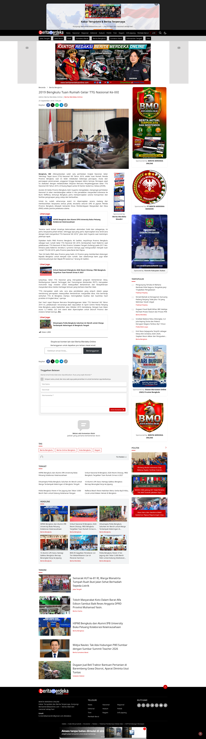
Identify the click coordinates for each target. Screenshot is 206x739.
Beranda (42, 87)
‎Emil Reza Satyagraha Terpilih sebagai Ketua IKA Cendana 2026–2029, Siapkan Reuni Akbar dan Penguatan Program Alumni (151, 335)
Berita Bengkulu (55, 87)
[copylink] (66, 105)
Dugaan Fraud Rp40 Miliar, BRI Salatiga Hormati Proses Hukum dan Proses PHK (151, 310)
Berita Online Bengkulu (66, 450)
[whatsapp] (57, 105)
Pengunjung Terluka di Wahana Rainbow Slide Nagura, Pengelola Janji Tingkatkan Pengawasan (151, 287)
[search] (160, 32)
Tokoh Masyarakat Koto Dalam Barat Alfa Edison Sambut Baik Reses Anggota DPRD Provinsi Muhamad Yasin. (97, 603)
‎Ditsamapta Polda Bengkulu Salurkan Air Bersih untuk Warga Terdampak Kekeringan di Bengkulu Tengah (78, 324)
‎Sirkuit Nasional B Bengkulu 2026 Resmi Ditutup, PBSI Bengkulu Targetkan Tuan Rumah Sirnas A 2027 (79, 271)
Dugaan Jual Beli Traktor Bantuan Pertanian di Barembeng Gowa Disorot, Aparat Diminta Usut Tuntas (101, 668)
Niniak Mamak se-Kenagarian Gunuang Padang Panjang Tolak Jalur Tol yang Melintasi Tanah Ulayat (151, 299)
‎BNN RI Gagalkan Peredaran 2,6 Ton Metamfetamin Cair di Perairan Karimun (82, 555)
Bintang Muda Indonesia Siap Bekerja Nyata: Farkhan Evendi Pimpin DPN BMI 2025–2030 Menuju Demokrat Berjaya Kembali (149, 468)
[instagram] (157, 705)
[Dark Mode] (165, 32)
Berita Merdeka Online (73, 97)
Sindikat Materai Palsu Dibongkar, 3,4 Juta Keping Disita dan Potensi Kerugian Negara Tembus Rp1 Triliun (151, 321)
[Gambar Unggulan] (84, 168)
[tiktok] (165, 705)
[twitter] (52, 105)
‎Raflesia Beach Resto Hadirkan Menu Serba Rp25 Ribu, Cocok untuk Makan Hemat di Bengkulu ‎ (107, 491)
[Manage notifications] (200, 734)
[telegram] (61, 105)
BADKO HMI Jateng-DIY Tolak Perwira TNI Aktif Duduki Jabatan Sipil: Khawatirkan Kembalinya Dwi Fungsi (149, 491)
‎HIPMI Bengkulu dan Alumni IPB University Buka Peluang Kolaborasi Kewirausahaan (76, 220)
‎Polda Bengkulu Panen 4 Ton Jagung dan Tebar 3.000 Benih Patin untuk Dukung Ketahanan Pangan (60, 491)
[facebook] (48, 105)
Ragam (97, 450)
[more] (166, 448)
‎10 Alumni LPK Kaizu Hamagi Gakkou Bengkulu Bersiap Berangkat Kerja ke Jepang (103, 483)
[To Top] (165, 687)
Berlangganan (92, 350)
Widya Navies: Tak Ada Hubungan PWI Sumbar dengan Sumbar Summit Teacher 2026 (100, 646)
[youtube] (161, 705)
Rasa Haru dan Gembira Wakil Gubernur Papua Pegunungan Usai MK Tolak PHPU (149, 513)
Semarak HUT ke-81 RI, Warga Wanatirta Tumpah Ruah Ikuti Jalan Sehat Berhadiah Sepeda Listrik (97, 581)
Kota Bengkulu (85, 450)
